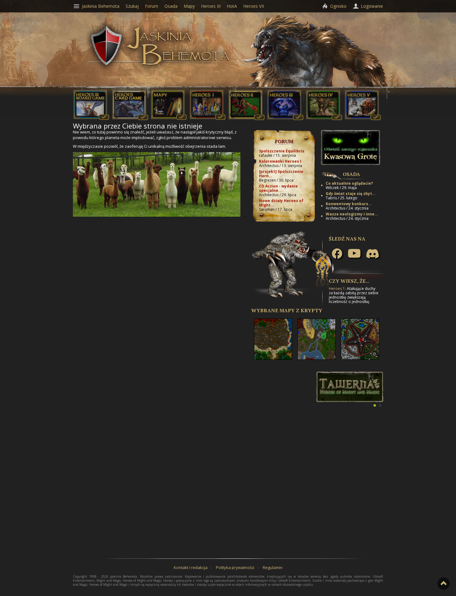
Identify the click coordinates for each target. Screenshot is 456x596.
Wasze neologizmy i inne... (352, 214)
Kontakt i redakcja (191, 567)
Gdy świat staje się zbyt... (351, 193)
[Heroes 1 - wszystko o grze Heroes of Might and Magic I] (208, 118)
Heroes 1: (337, 288)
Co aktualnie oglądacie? (349, 183)
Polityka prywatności (235, 567)
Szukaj (132, 6)
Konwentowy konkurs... (349, 203)
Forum (284, 141)
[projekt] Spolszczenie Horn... (281, 173)
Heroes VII (253, 6)
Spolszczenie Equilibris (281, 151)
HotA (232, 6)
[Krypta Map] (169, 118)
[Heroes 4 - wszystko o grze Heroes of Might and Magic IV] (324, 118)
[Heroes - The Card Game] (130, 118)
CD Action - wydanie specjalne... (278, 188)
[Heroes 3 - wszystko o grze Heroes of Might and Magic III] (285, 118)
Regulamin (273, 567)
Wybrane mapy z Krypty (286, 310)
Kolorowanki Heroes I (280, 161)
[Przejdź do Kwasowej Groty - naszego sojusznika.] (350, 163)
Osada (351, 174)
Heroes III (211, 6)
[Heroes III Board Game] (92, 118)
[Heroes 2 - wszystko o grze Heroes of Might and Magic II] (247, 118)
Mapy (189, 6)
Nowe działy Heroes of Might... (281, 203)
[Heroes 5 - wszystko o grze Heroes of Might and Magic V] (363, 118)
